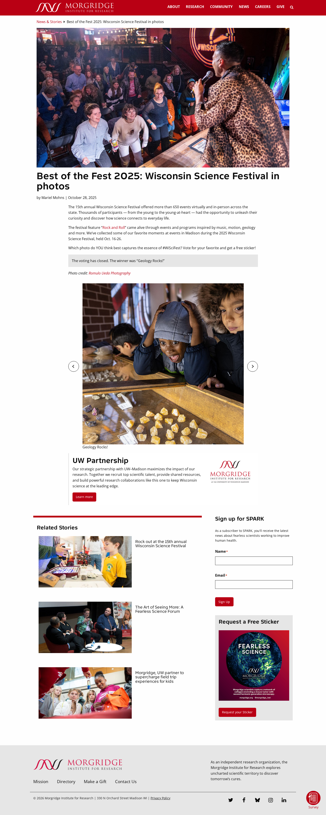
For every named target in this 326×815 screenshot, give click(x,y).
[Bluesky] (257, 800)
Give (281, 6)
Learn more (84, 497)
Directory (66, 781)
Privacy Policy (160, 798)
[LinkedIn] (284, 800)
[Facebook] (244, 800)
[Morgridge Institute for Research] (77, 775)
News (244, 6)
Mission (40, 781)
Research (195, 6)
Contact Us (126, 781)
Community (221, 6)
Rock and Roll (113, 227)
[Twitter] (231, 800)
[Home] (74, 8)
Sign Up (224, 602)
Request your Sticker (237, 712)
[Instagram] (271, 800)
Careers (263, 6)
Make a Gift (95, 781)
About (173, 6)
